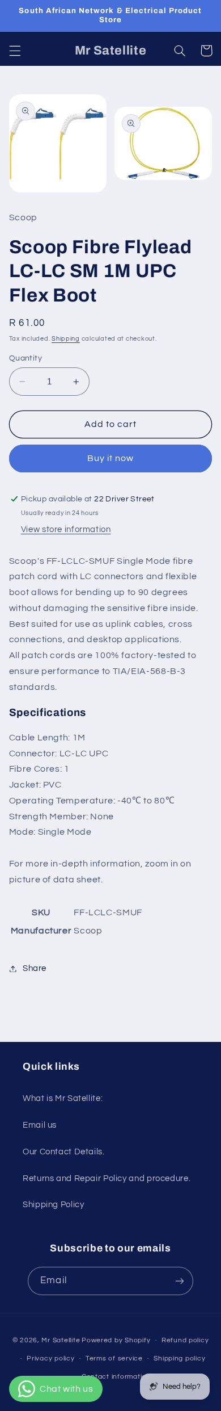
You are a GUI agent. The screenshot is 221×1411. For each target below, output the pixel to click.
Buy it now (110, 458)
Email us (40, 1125)
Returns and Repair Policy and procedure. (106, 1178)
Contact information (116, 1377)
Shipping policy (179, 1358)
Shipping (66, 339)
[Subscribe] (179, 1281)
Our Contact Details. (64, 1152)
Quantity (25, 358)
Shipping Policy (53, 1204)
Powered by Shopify (116, 1340)
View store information (66, 529)
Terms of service (114, 1358)
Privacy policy (50, 1358)
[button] (15, 50)
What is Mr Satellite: (63, 1098)
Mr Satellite (60, 1340)
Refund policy (185, 1340)
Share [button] (34, 968)
